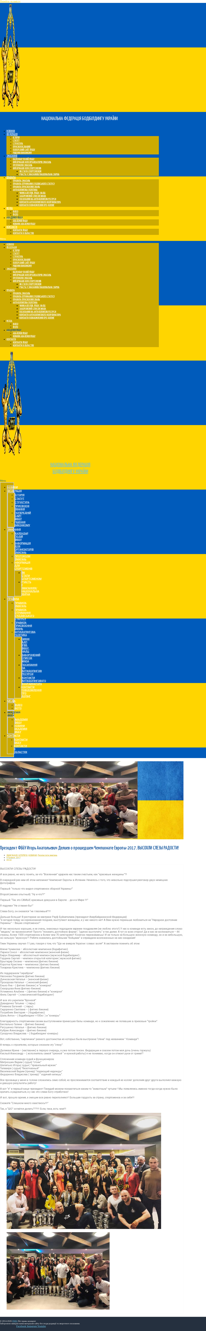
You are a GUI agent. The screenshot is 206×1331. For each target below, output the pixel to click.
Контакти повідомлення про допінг (36, 205)
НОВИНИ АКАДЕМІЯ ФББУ (24, 224)
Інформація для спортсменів (27, 168)
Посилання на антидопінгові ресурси (37, 199)
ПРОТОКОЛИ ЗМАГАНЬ (22, 165)
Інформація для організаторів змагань (32, 162)
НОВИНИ (10, 131)
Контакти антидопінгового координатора (40, 202)
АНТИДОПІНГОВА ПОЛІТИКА (25, 190)
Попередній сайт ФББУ (24, 149)
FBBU (15, 1321)
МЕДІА (9, 208)
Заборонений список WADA (32, 196)
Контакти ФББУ (20, 230)
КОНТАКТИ (11, 227)
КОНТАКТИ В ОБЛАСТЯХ (23, 233)
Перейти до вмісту (10, 1)
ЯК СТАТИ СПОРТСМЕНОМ (30, 171)
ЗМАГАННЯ (11, 156)
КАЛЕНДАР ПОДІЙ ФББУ (23, 159)
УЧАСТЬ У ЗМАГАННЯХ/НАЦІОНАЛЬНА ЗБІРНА (39, 174)
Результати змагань (47, 855)
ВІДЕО (15, 211)
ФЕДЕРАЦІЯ (12, 134)
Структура (18, 143)
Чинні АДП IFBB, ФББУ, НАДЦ (32, 193)
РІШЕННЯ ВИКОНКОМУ (22, 153)
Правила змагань (21, 180)
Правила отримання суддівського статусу (34, 183)
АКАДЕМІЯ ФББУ (20, 221)
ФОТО (15, 214)
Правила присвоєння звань (26, 187)
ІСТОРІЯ (16, 137)
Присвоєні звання (21, 146)
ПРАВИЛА (11, 177)
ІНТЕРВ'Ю (23, 855)
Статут (16, 140)
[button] (79, 238)
